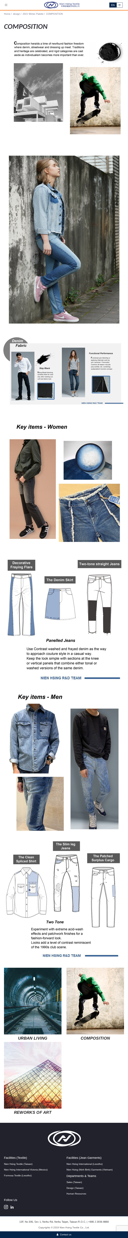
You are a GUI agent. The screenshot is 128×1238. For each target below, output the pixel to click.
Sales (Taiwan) (74, 1182)
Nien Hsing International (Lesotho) (84, 1164)
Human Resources (76, 1193)
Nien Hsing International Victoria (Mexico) (26, 1169)
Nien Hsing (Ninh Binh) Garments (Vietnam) (89, 1169)
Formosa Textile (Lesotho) (18, 1175)
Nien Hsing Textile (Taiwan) (18, 1164)
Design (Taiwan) (75, 1188)
